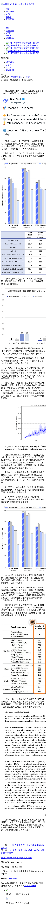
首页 (8, 9)
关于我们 (10, 11)
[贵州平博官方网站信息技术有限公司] (17, 4)
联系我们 (10, 19)
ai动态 (8, 17)
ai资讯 (8, 14)
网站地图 (13, 878)
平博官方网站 (17, 77)
